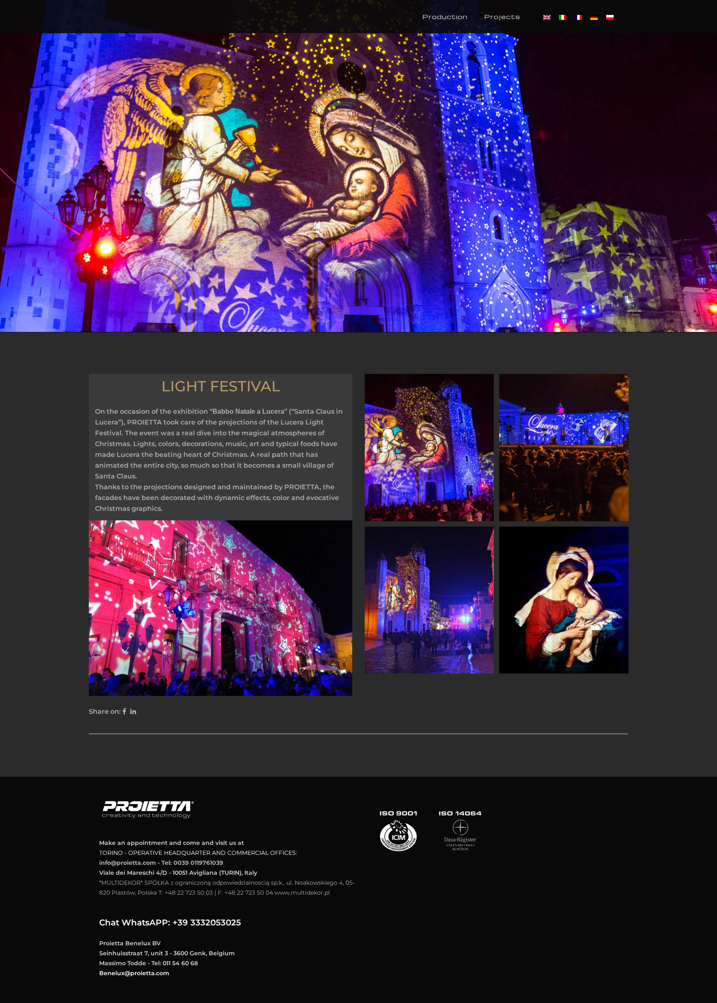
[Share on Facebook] (124, 711)
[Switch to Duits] (594, 17)
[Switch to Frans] (578, 17)
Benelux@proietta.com (134, 973)
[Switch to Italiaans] (563, 17)
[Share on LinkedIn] (133, 711)
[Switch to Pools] (610, 17)
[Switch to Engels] (547, 17)
